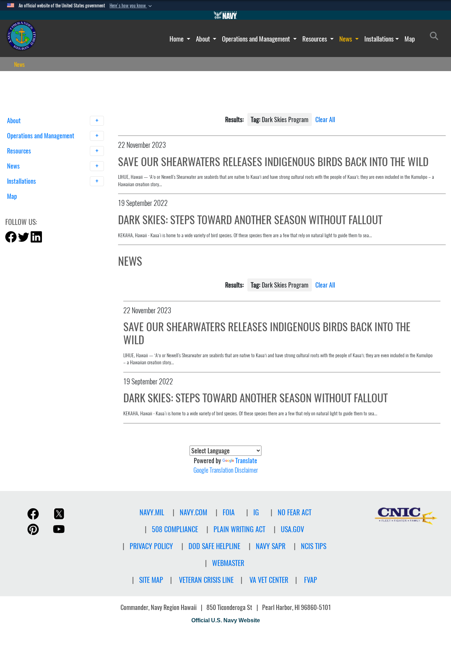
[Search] (43, 208)
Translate (246, 460)
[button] (131, 5)
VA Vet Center (268, 580)
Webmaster (228, 563)
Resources (315, 38)
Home (177, 38)
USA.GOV (292, 529)
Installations (379, 38)
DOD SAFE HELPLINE (214, 546)
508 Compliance (175, 529)
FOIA (229, 512)
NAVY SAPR (270, 546)
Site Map (151, 580)
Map (409, 38)
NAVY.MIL (152, 512)
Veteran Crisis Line (206, 580)
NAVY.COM (193, 512)
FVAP (310, 580)
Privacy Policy (151, 546)
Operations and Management (256, 38)
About (203, 38)
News (346, 38)
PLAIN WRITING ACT (239, 529)
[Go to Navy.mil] (225, 15)
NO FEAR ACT (294, 512)
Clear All (325, 119)
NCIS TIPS (313, 546)
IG (256, 512)
